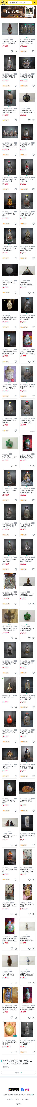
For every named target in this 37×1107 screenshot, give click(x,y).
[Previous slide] (3, 28)
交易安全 (19, 1104)
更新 (32, 1094)
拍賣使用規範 (25, 1099)
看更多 (17, 1072)
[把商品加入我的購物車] (16, 51)
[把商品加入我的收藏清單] (12, 51)
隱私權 (17, 1099)
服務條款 (10, 1099)
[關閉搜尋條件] (16, 2)
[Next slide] (16, 28)
